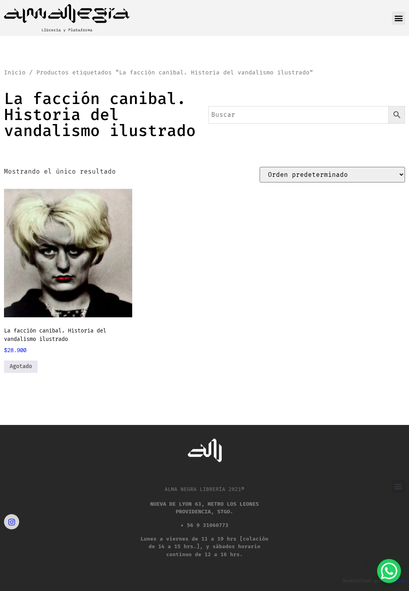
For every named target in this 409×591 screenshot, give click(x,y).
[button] (398, 18)
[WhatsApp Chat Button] (389, 571)
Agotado (21, 366)
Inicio (15, 72)
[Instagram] (11, 521)
